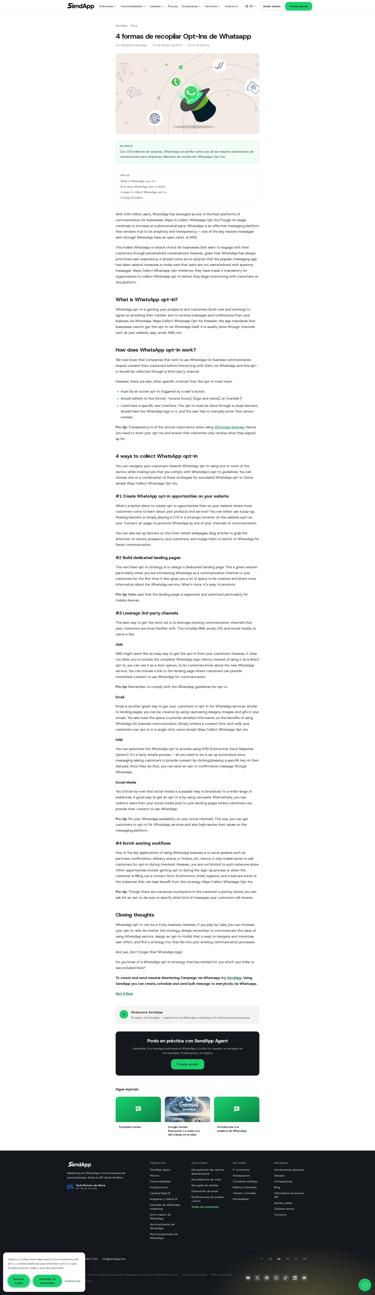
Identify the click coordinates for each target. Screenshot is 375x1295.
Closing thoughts (132, 197)
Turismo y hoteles (244, 1193)
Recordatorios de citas (206, 1179)
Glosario (279, 1175)
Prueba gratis (298, 6)
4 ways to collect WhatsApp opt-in (143, 192)
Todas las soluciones (205, 1207)
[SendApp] (80, 6)
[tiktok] (285, 1277)
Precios (173, 6)
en (270, 1258)
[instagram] (276, 1277)
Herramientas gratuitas (289, 1169)
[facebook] (266, 1277)
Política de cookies (221, 1274)
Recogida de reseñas (204, 1185)
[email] (304, 1277)
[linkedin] (294, 1277)
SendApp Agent (160, 1169)
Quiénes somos (284, 1208)
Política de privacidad (194, 1274)
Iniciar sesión (271, 6)
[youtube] (248, 1277)
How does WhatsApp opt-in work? (143, 186)
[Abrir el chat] (365, 1285)
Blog (134, 25)
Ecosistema (190, 6)
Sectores (211, 6)
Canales (155, 6)
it (262, 1258)
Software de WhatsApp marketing (165, 1206)
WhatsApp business (229, 427)
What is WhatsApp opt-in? (138, 181)
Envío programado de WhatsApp (164, 1236)
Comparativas (283, 1181)
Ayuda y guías (283, 1203)
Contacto (231, 6)
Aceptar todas (18, 1281)
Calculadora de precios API (289, 1195)
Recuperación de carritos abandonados (207, 1171)
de (304, 1258)
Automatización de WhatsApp (162, 1226)
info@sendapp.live (113, 1259)
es (251, 6)
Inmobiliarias (241, 1199)
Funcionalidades (131, 6)
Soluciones (106, 6)
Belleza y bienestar (245, 1187)
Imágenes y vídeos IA (163, 1199)
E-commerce (241, 1169)
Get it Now (124, 993)
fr (287, 1258)
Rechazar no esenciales (47, 1281)
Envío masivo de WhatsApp (160, 1216)
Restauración (241, 1175)
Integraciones (159, 1187)
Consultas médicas (245, 1181)
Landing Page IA (160, 1193)
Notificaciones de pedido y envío (207, 1199)
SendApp (122, 25)
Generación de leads (204, 1191)
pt (296, 1258)
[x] (257, 1277)
